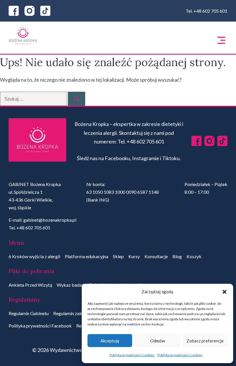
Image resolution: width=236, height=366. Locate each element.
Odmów (157, 340)
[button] (224, 292)
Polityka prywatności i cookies (132, 355)
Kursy (134, 256)
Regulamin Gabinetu (29, 313)
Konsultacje (156, 256)
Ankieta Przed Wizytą (30, 285)
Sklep (118, 256)
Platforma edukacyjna (86, 256)
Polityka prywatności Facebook (40, 325)
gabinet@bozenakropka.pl (49, 220)
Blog (177, 256)
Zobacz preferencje (205, 340)
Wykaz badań (70, 285)
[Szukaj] (76, 99)
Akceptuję (109, 340)
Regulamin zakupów (73, 313)
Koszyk (193, 256)
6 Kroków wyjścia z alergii (34, 256)
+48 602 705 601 (210, 11)
